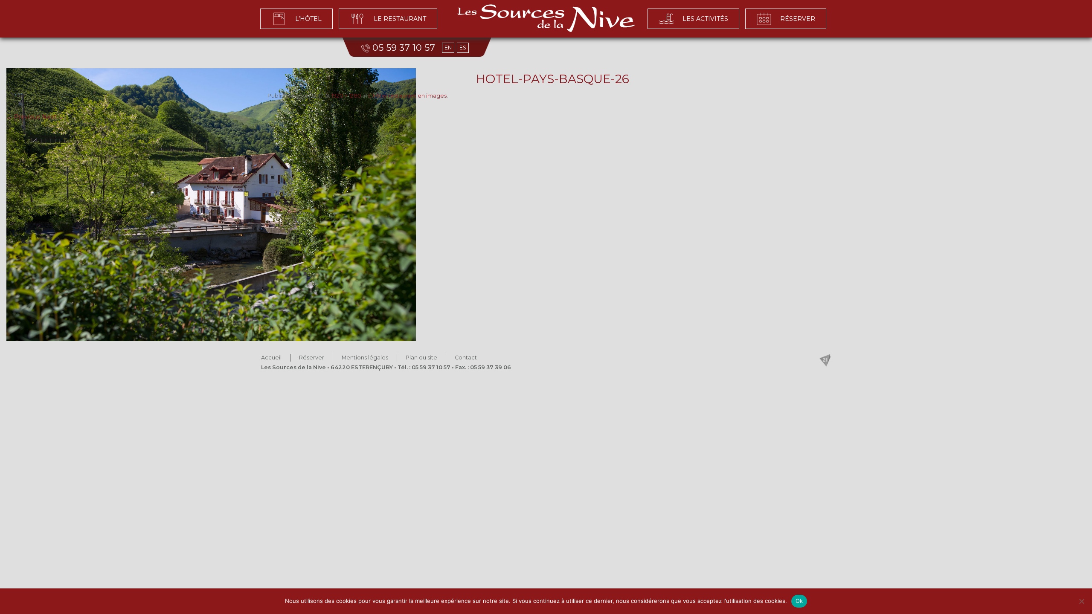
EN (448, 47)
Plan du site (421, 357)
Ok (799, 600)
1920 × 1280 (346, 96)
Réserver (311, 357)
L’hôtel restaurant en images (408, 96)
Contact (466, 357)
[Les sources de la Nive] (545, 18)
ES (462, 47)
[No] (1081, 601)
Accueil (271, 357)
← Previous (23, 117)
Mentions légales (365, 357)
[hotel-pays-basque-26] (546, 204)
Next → (53, 117)
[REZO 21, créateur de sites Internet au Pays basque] (825, 360)
